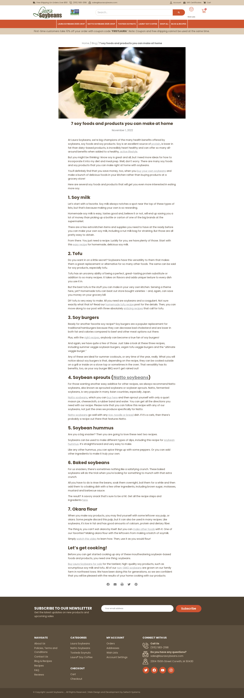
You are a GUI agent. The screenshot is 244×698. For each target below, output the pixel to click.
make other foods (144, 529)
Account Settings (116, 657)
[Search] (179, 12)
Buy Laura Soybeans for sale (85, 564)
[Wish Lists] (191, 9)
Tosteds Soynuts (127, 24)
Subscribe (188, 609)
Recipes (39, 665)
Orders (110, 643)
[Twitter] (146, 670)
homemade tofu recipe (119, 304)
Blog (94, 43)
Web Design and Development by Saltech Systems (114, 692)
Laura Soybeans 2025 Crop (71, 24)
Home (85, 43)
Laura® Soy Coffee (148, 24)
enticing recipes (133, 308)
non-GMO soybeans (129, 568)
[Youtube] (162, 670)
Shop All (164, 24)
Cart (73, 674)
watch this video (87, 539)
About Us (39, 643)
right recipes (91, 337)
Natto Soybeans (80, 648)
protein (155, 144)
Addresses (112, 648)
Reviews (39, 674)
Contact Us (41, 656)
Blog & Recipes (178, 24)
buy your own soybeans (151, 171)
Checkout (76, 679)
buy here (112, 397)
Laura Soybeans (80, 643)
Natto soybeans (130, 377)
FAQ (36, 670)
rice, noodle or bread (121, 415)
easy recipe (80, 244)
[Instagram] (171, 670)
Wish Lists (191, 17)
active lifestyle (128, 151)
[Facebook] (154, 670)
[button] (108, 584)
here (85, 500)
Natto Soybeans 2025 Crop (101, 24)
